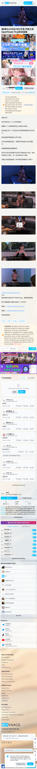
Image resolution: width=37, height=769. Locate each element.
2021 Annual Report (7, 676)
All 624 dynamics (18, 517)
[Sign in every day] (35, 739)
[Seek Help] (35, 759)
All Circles (18, 615)
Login (14, 392)
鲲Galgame (28, 750)
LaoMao (16, 750)
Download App (28, 105)
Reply (26, 406)
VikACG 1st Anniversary (8, 681)
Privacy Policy (5, 710)
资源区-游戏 (6, 92)
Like (33, 406)
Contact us (4, 662)
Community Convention (8, 712)
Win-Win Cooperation (7, 660)
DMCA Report (17, 344)
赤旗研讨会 (4, 695)
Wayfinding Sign (6, 667)
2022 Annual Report (7, 674)
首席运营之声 (5, 698)
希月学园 (22, 750)
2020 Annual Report (7, 679)
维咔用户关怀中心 (6, 690)
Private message (29, 88)
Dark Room (4, 717)
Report (19, 406)
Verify (3, 665)
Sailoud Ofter (5, 688)
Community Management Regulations (12, 715)
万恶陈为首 (4, 700)
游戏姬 (3, 693)
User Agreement (6, 707)
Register (22, 392)
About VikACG (5, 657)
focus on (19, 88)
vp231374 (32, 92)
